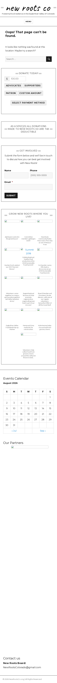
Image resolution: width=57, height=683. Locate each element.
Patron (11, 93)
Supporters (33, 85)
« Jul (14, 431)
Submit (11, 195)
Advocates (13, 85)
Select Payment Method (28, 102)
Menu (28, 21)
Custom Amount (30, 93)
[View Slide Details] (29, 545)
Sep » (43, 431)
